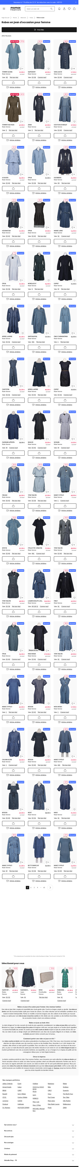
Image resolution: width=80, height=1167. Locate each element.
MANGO (35, 1098)
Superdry (66, 1090)
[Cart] (74, 8)
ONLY (50, 1090)
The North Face (68, 1094)
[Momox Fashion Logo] (15, 9)
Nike (49, 1087)
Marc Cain (36, 1102)
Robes (31, 17)
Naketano (51, 1083)
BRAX (4, 1090)
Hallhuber (21, 1104)
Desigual (5, 1104)
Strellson (65, 1087)
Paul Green (51, 1097)
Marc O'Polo (37, 1105)
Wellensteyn (67, 1104)
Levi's (34, 1095)
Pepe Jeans (51, 1101)
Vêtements (23, 17)
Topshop (56, 1068)
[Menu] (4, 9)
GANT (20, 1090)
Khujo (34, 1091)
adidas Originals (7, 1083)
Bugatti (4, 1094)
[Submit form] (51, 9)
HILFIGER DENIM (23, 1107)
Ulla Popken (67, 1101)
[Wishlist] (69, 8)
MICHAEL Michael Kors (38, 1109)
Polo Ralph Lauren (53, 1104)
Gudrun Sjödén (22, 1097)
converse (5, 1101)
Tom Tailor (66, 1097)
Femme (15, 17)
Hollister (35, 1083)
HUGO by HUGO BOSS (38, 1088)
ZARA (65, 1107)
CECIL (4, 1097)
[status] (39, 34)
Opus (49, 1094)
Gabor (20, 1087)
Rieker (65, 1083)
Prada (49, 1107)
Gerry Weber (22, 1094)
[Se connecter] (64, 8)
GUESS (20, 1101)
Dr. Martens (6, 1107)
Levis (49, 1068)
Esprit (19, 1083)
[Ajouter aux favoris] (48, 68)
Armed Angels (6, 1087)
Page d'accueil (5, 17)
